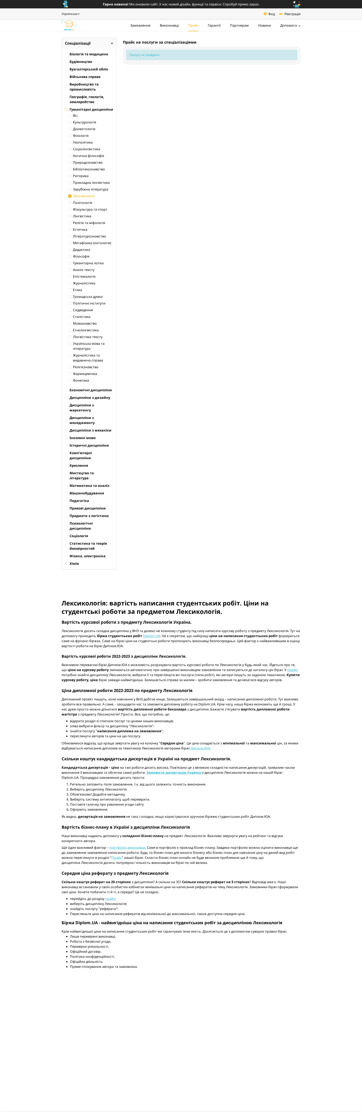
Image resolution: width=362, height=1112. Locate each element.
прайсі (292, 669)
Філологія (81, 135)
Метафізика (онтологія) (92, 243)
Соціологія (79, 536)
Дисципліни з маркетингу (82, 407)
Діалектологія (84, 129)
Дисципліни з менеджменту (82, 420)
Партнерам (239, 25)
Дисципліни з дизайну (90, 397)
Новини (264, 25)
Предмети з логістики (89, 515)
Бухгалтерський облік (89, 69)
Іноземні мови (83, 437)
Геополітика (83, 142)
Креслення (79, 465)
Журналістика (84, 283)
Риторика (81, 176)
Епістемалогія (84, 276)
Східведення (83, 310)
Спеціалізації (77, 43)
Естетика (80, 229)
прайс (110, 898)
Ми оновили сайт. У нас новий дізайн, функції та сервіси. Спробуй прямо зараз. (181, 4)
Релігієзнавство (85, 367)
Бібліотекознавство (89, 169)
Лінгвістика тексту (87, 336)
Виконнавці (169, 25)
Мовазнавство (85, 323)
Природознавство (88, 162)
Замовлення (140, 25)
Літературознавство (89, 236)
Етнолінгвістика (86, 330)
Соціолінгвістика (86, 149)
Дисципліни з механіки (90, 430)
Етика (77, 290)
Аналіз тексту (83, 269)
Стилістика (81, 316)
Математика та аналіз (89, 485)
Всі (75, 115)
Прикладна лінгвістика (91, 182)
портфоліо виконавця (127, 847)
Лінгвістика (82, 216)
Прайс (193, 25)
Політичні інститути (89, 303)
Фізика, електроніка (88, 556)
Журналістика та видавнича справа (88, 358)
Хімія (74, 563)
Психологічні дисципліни (81, 526)
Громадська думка (88, 296)
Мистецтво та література (82, 475)
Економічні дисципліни (91, 390)
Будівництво (81, 61)
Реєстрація (292, 14)
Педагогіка (79, 500)
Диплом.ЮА (200, 748)
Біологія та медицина (89, 54)
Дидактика (81, 249)
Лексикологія (83, 196)
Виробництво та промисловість (84, 87)
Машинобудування (87, 493)
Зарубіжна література (90, 189)
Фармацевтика (85, 373)
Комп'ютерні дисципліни (81, 455)
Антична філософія (88, 155)
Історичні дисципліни (89, 445)
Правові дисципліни (88, 508)
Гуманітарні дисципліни (91, 109)
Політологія (82, 202)
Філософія (81, 256)
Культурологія (84, 122)
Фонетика (81, 380)
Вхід (272, 14)
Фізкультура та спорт (90, 209)
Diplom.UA (151, 636)
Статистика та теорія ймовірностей (88, 546)
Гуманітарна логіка (88, 263)
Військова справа (85, 76)
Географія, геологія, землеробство (87, 99)
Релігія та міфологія (89, 222)
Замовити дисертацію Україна (173, 772)
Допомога (289, 25)
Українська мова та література (89, 346)
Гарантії (214, 25)
